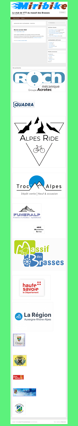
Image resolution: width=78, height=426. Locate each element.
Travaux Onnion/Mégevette (53, 35)
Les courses (22, 40)
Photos (26, 40)
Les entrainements (52, 46)
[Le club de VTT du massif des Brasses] (39, 9)
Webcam (23, 18)
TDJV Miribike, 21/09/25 (53, 29)
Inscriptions (51, 42)
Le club (19, 40)
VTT (49, 56)
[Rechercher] (60, 12)
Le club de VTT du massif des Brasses (31, 12)
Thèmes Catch (63, 421)
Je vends (49, 57)
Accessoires (51, 55)
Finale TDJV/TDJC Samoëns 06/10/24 (55, 33)
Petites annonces (16, 18)
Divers (49, 61)
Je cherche (50, 54)
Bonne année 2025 (20, 30)
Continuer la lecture (37, 37)
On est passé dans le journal (53, 32)
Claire (23, 31)
